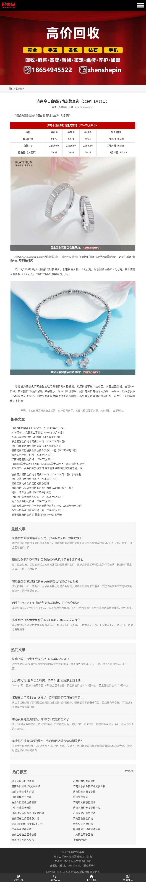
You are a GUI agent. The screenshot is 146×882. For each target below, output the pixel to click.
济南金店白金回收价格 (24, 834)
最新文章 (76, 861)
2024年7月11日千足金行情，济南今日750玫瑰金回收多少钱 (49, 680)
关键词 (58, 861)
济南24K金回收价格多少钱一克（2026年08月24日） (40, 428)
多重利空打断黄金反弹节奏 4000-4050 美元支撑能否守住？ (49, 620)
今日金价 (87, 861)
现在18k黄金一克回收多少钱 (27, 824)
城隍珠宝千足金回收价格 (86, 829)
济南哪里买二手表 (22, 797)
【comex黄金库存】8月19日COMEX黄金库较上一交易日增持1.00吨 (48, 464)
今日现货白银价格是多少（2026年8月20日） (36, 479)
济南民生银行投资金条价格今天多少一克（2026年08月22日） (45, 450)
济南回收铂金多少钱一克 (86, 807)
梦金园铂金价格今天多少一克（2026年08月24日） (39, 441)
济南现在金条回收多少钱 (25, 818)
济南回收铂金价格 (83, 818)
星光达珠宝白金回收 (23, 781)
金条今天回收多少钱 (23, 840)
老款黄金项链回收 (83, 834)
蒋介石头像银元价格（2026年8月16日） (33, 501)
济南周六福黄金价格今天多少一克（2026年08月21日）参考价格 (46, 474)
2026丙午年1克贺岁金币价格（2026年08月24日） (38, 432)
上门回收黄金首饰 (22, 807)
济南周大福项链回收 (84, 802)
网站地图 (95, 872)
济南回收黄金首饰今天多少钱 (89, 786)
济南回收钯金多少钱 (84, 813)
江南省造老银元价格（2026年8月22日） (33, 459)
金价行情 (18, 880)
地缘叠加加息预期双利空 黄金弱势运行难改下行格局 (45, 581)
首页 (11, 88)
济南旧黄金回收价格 (84, 781)
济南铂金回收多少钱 (84, 791)
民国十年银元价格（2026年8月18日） (32, 492)
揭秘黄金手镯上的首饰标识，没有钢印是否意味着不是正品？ (50, 697)
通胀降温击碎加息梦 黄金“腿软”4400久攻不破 (37, 514)
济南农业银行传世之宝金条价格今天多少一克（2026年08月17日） (48, 505)
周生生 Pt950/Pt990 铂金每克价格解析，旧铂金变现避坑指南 (49, 602)
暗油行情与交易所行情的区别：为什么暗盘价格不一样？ (43, 488)
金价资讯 (19, 88)
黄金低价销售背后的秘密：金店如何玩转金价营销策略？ (47, 740)
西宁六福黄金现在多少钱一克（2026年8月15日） (38, 510)
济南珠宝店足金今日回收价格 (28, 813)
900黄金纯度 (80, 840)
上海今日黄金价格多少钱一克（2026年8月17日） (38, 497)
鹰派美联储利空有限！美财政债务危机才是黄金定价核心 (47, 559)
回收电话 (55, 880)
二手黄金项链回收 (22, 829)
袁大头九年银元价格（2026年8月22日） (33, 455)
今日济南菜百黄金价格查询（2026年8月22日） (37, 446)
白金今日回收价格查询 (24, 802)
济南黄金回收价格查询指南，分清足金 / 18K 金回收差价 (47, 538)
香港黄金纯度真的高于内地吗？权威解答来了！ (42, 719)
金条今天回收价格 (83, 824)
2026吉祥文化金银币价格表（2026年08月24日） (38, 437)
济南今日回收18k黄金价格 (26, 786)
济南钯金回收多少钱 (23, 791)
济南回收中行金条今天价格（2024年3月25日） (41, 658)
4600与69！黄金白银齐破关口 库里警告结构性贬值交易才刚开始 (47, 468)
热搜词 (66, 861)
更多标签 (129, 771)
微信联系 (128, 880)
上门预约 (91, 880)
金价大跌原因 (80, 797)
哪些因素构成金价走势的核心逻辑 (30, 483)
